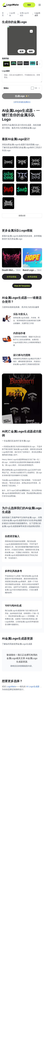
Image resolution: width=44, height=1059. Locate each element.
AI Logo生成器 (32, 686)
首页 (3, 14)
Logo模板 (12, 14)
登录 (29, 5)
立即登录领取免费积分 (22, 102)
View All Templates (22, 286)
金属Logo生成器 (24, 14)
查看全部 (22, 216)
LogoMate (11, 686)
